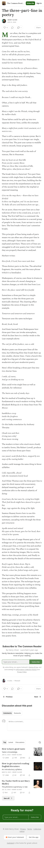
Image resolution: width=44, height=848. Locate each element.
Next (36, 697)
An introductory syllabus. (12, 769)
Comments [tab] (7, 713)
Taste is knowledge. (10, 752)
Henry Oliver (12, 20)
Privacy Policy (22, 672)
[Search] (39, 742)
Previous (9, 697)
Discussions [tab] (19, 742)
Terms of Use (33, 667)
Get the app (33, 837)
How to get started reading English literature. (15, 765)
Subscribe (30, 3)
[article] (22, 753)
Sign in (39, 3)
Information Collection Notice (26, 669)
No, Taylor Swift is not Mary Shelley (16, 782)
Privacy (23, 829)
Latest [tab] (10, 742)
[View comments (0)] (12, 27)
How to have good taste (13, 749)
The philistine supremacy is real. (15, 787)
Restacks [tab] (17, 713)
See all (7, 798)
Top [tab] (4, 742)
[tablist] (12, 713)
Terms (29, 829)
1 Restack (17, 681)
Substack (10, 843)
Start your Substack (16, 837)
